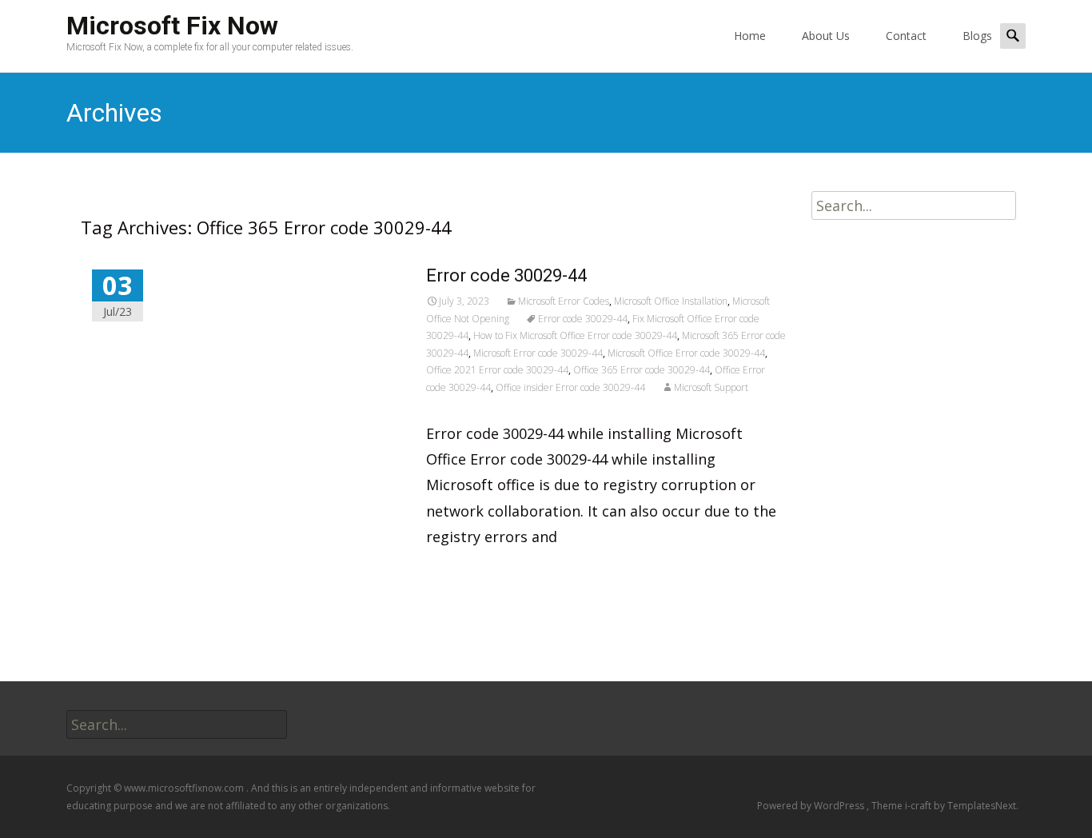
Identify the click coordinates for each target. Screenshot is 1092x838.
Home (750, 35)
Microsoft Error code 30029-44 (538, 353)
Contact (906, 35)
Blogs (977, 35)
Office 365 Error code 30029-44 (641, 370)
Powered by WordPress (812, 805)
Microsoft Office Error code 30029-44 (686, 353)
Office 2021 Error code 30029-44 (497, 370)
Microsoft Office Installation (670, 301)
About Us (826, 35)
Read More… (471, 572)
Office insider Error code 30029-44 (570, 387)
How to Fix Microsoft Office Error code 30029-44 (575, 335)
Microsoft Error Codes (563, 301)
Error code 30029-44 (506, 275)
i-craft (919, 805)
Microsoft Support (711, 387)
